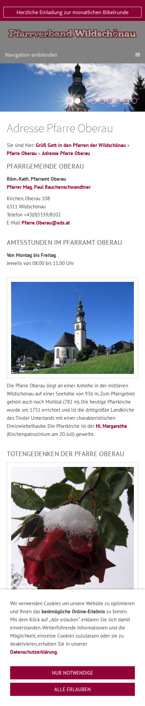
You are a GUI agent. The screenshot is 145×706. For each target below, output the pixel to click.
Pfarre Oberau (22, 153)
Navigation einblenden (31, 54)
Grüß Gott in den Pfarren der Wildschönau (81, 145)
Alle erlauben (72, 689)
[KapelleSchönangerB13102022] (110, 101)
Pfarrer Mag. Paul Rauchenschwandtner (49, 187)
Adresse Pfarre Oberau (66, 153)
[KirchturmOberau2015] (78, 101)
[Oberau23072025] (134, 101)
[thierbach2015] (102, 101)
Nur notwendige (72, 673)
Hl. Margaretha (111, 426)
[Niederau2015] (86, 101)
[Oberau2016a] (69, 101)
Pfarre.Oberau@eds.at (46, 222)
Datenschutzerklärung (33, 652)
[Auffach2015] (94, 101)
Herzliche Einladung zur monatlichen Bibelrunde (72, 12)
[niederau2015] (126, 101)
